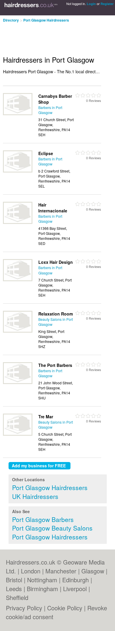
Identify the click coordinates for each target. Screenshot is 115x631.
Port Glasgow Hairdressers (46, 20)
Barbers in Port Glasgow (50, 110)
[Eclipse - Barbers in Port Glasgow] (17, 170)
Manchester (60, 571)
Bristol (14, 579)
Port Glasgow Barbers (43, 519)
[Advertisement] (47, 36)
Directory (11, 20)
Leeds (14, 588)
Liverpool (75, 588)
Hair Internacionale (52, 208)
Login (91, 3)
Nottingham (42, 579)
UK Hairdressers (35, 496)
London (30, 571)
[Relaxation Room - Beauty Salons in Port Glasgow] (17, 331)
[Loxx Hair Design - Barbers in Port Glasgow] (17, 279)
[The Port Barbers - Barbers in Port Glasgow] (17, 382)
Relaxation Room (55, 314)
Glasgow (92, 571)
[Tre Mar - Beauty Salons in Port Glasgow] (17, 434)
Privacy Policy (24, 608)
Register (107, 3)
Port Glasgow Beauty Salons (52, 527)
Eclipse (45, 153)
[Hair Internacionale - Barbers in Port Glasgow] (17, 222)
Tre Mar (45, 416)
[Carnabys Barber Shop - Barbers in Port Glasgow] (17, 113)
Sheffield (17, 597)
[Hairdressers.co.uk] (31, 7)
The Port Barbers (55, 365)
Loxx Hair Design (55, 262)
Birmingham (42, 588)
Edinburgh (75, 579)
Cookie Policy (64, 608)
